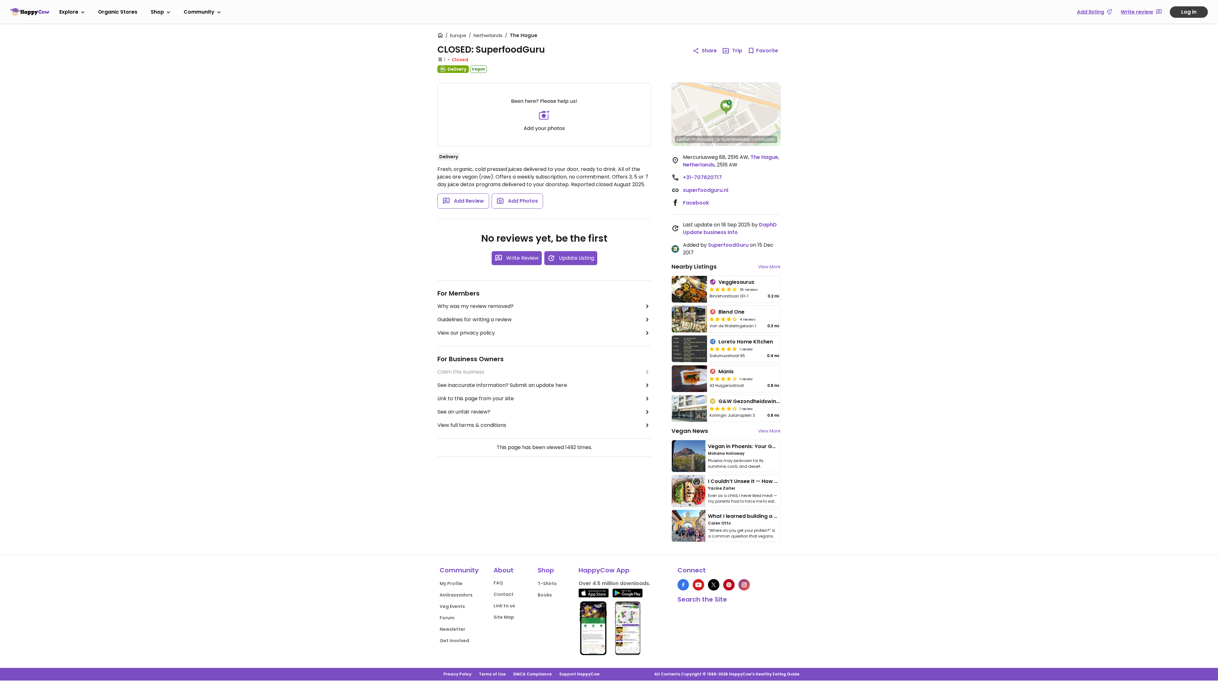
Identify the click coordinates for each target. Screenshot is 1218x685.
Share (709, 50)
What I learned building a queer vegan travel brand (774, 516)
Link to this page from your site (475, 398)
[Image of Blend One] (689, 319)
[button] (726, 107)
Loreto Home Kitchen (745, 341)
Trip (737, 50)
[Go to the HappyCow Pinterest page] (729, 584)
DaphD (768, 224)
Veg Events (452, 606)
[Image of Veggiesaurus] (689, 289)
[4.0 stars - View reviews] (723, 408)
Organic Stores (117, 12)
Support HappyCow (579, 674)
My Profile (451, 583)
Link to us (504, 606)
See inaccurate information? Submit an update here (502, 385)
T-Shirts (547, 583)
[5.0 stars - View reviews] (723, 349)
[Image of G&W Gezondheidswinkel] (689, 408)
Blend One (731, 312)
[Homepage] (29, 11)
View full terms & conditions (471, 425)
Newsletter (452, 629)
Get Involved (454, 640)
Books (545, 595)
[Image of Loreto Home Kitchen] (689, 349)
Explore (68, 12)
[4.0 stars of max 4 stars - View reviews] (723, 319)
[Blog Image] (688, 456)
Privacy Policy (457, 674)
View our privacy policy (466, 332)
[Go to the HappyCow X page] (713, 584)
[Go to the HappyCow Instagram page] (744, 584)
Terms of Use (492, 674)
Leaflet (683, 139)
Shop (157, 12)
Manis (726, 371)
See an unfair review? (463, 411)
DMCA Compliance (532, 674)
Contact (504, 594)
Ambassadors (456, 595)
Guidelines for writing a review (474, 319)
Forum (447, 618)
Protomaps (703, 139)
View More (769, 267)
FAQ (498, 583)
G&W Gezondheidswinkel (750, 401)
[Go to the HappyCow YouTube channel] (698, 584)
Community (199, 12)
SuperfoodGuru (728, 245)
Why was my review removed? (475, 306)
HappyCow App (604, 570)
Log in (1188, 12)
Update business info (710, 232)
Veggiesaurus (736, 282)
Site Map (504, 617)
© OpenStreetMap (733, 139)
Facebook (696, 202)
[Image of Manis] (689, 378)
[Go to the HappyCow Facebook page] (683, 584)
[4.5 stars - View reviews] (723, 289)
